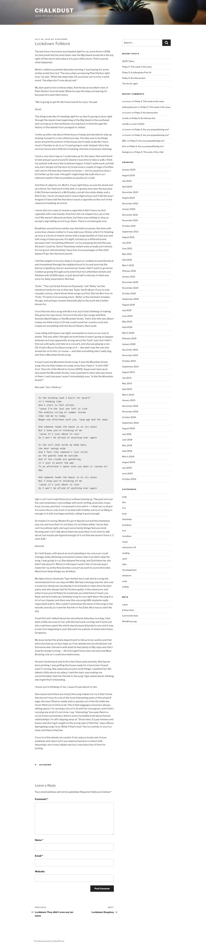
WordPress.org (129, 621)
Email (39, 855)
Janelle (125, 124)
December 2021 (130, 214)
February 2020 (129, 338)
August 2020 (128, 304)
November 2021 (130, 220)
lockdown (45, 765)
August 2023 (128, 197)
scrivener (61, 39)
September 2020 (130, 299)
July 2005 (127, 467)
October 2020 (129, 293)
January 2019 (128, 400)
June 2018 (127, 439)
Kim (124, 146)
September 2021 (130, 231)
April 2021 (127, 259)
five (124, 508)
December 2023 (130, 192)
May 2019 (127, 383)
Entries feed (128, 610)
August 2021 (128, 237)
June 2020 (127, 316)
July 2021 (126, 242)
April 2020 (127, 327)
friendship (127, 519)
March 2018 (128, 456)
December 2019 (130, 349)
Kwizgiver (127, 152)
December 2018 (130, 406)
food (124, 513)
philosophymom (130, 107)
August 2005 (128, 462)
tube (124, 564)
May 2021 (127, 254)
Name (39, 840)
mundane (126, 536)
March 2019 (128, 394)
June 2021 (127, 248)
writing (125, 586)
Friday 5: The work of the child (149, 152)
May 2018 (127, 445)
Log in (125, 604)
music (125, 541)
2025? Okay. (128, 61)
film (124, 502)
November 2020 (130, 288)
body (124, 497)
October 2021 (129, 226)
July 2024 (127, 181)
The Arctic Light (130, 83)
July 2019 (126, 378)
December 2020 (130, 282)
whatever (126, 575)
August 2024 (128, 175)
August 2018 (128, 428)
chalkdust (54, 10)
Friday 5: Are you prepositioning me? (152, 129)
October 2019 (129, 361)
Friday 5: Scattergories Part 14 (136, 72)
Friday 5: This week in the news (137, 66)
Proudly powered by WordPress (49, 941)
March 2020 (128, 333)
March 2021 (128, 265)
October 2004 (129, 479)
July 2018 (126, 434)
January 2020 (129, 344)
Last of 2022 (138, 124)
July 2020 (127, 310)
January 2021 (128, 276)
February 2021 (129, 271)
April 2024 (127, 186)
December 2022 (130, 203)
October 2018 (129, 417)
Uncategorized (129, 570)
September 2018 (130, 423)
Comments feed (130, 615)
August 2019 (128, 372)
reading (125, 553)
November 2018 (130, 411)
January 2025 (128, 169)
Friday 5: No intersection (133, 78)
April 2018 (127, 451)
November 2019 (130, 355)
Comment (41, 799)
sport (124, 558)
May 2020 (127, 321)
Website (40, 871)
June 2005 (127, 473)
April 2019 (127, 389)
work (124, 581)
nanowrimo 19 (129, 547)
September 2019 (130, 366)
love (124, 530)
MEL (124, 140)
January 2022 (128, 209)
